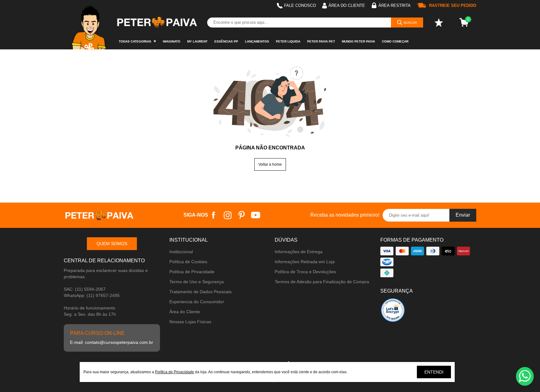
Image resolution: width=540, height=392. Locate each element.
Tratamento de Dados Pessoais (200, 291)
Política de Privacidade (191, 271)
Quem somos (112, 243)
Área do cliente (346, 5)
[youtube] (255, 215)
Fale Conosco (300, 5)
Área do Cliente (184, 311)
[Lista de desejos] (438, 22)
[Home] (89, 24)
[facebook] (213, 215)
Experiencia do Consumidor (196, 301)
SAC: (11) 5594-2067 (85, 289)
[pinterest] (241, 215)
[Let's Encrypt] (392, 312)
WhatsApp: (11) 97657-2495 (92, 295)
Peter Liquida (288, 41)
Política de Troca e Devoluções (305, 271)
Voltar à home (270, 164)
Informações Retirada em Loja (305, 261)
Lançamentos (257, 41)
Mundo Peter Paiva (358, 41)
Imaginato (171, 41)
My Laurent (197, 41)
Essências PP (226, 41)
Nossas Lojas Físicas (190, 321)
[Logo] (156, 22)
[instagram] (227, 215)
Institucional (181, 251)
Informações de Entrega (298, 251)
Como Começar (395, 41)
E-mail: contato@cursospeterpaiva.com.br (111, 342)
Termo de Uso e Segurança (196, 281)
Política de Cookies (188, 261)
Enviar (463, 215)
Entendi (433, 371)
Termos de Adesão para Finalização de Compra (322, 281)
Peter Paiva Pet (321, 41)
